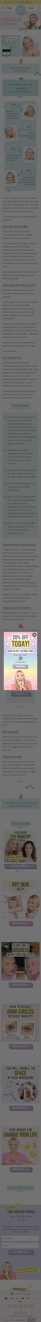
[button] (20, 667)
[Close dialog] (34, 635)
